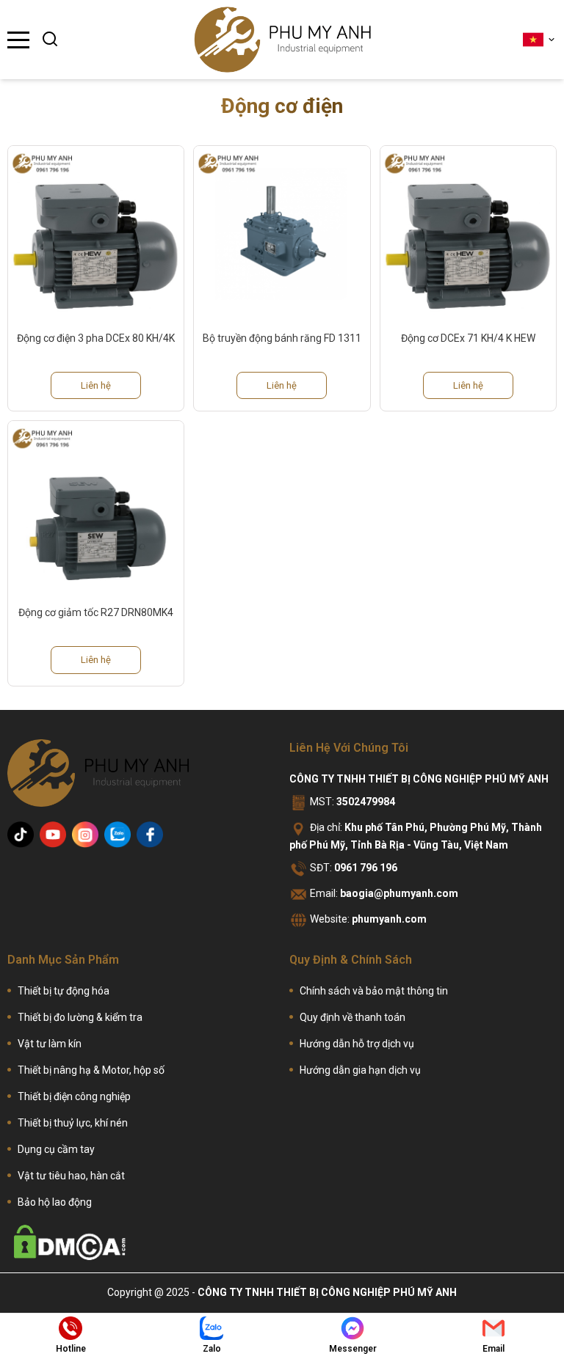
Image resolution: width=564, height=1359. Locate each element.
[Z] (117, 834)
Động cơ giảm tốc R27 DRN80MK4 (95, 612)
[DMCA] (69, 1242)
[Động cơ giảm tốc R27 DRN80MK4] (96, 508)
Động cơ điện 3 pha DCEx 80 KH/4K (96, 338)
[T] (20, 834)
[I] (85, 834)
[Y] (53, 834)
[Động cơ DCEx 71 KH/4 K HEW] (468, 233)
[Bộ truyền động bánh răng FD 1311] (281, 233)
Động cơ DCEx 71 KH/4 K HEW (468, 338)
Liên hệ (96, 385)
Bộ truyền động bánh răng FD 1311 (282, 338)
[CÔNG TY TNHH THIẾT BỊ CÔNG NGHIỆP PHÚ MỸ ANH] (282, 39)
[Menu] (18, 40)
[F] (150, 834)
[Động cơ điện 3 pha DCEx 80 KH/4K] (96, 233)
